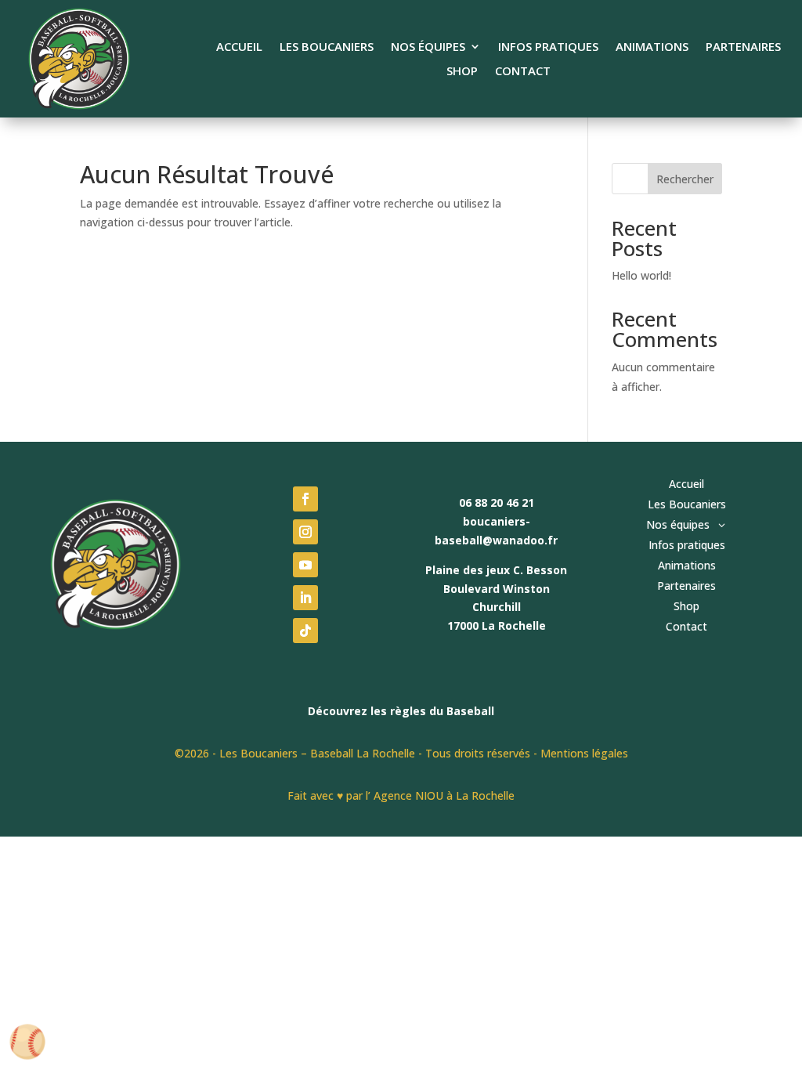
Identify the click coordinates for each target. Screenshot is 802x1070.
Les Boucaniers (327, 47)
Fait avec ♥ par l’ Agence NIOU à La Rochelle (401, 795)
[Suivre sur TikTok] (305, 630)
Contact (523, 71)
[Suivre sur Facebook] (305, 499)
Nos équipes (428, 47)
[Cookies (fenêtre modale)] (27, 1043)
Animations (652, 47)
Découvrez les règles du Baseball (401, 710)
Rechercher (684, 179)
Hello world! (641, 275)
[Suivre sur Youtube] (305, 564)
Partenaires (743, 47)
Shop (462, 71)
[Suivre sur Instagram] (305, 531)
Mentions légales (584, 753)
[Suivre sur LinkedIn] (305, 597)
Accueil (239, 47)
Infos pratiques (548, 47)
